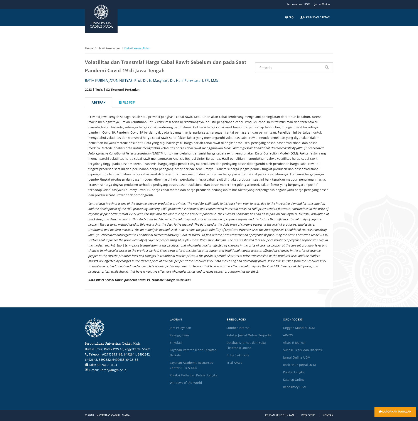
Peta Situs (308, 415)
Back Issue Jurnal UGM (299, 365)
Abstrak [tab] (98, 102)
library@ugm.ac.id (113, 370)
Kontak (328, 415)
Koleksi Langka (293, 372)
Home (89, 48)
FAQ (290, 17)
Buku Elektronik (237, 355)
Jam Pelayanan (180, 328)
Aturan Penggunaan (279, 415)
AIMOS (288, 335)
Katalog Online (294, 379)
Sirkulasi (176, 342)
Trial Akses (234, 363)
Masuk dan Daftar (316, 17)
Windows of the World (186, 383)
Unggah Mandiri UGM (299, 328)
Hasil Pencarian (109, 48)
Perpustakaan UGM (298, 4)
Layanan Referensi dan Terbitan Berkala (193, 352)
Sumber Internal (238, 328)
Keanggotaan (179, 335)
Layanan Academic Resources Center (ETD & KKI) (191, 365)
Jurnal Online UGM (296, 357)
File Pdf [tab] (128, 102)
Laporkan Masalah (396, 411)
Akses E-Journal (294, 342)
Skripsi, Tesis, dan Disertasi (303, 350)
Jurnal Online (322, 4)
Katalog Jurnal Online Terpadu (248, 335)
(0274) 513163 (107, 365)
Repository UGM (295, 387)
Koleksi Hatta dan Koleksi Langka (193, 375)
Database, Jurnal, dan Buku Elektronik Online (246, 345)
